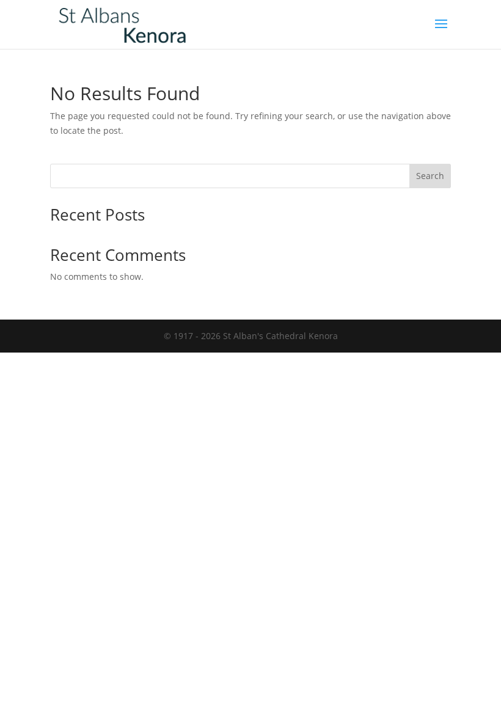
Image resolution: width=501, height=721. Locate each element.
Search (430, 175)
